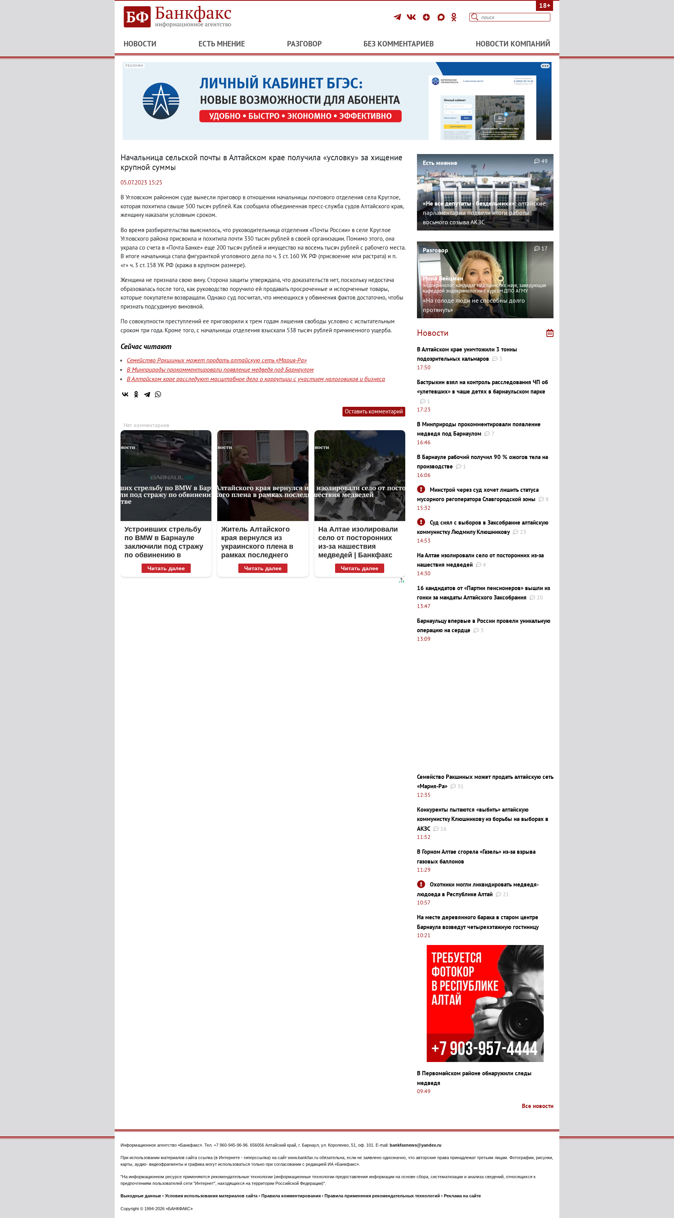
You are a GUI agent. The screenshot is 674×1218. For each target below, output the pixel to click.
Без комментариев (399, 43)
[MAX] (442, 17)
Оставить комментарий (374, 411)
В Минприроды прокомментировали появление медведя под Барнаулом (220, 369)
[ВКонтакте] (412, 17)
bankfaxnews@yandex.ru (416, 1145)
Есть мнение (222, 43)
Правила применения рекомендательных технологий (382, 1195)
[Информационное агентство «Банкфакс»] (189, 17)
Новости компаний (513, 43)
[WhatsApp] (158, 394)
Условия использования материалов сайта (211, 1195)
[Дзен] (427, 17)
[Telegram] (398, 17)
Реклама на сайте (462, 1195)
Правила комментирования (291, 1195)
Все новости (537, 1106)
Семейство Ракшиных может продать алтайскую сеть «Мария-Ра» (217, 360)
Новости (140, 43)
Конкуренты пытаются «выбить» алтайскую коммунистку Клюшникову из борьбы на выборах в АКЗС (482, 819)
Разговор (304, 43)
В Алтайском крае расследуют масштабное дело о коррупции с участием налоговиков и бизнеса (256, 379)
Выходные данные (141, 1195)
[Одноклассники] (454, 17)
